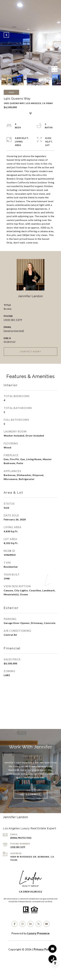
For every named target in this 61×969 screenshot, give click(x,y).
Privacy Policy (43, 949)
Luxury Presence (38, 933)
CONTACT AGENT (30, 351)
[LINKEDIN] (30, 924)
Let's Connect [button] (30, 794)
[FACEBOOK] (14, 924)
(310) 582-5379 (13, 319)
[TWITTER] (38, 924)
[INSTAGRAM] (22, 924)
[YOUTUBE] (46, 924)
